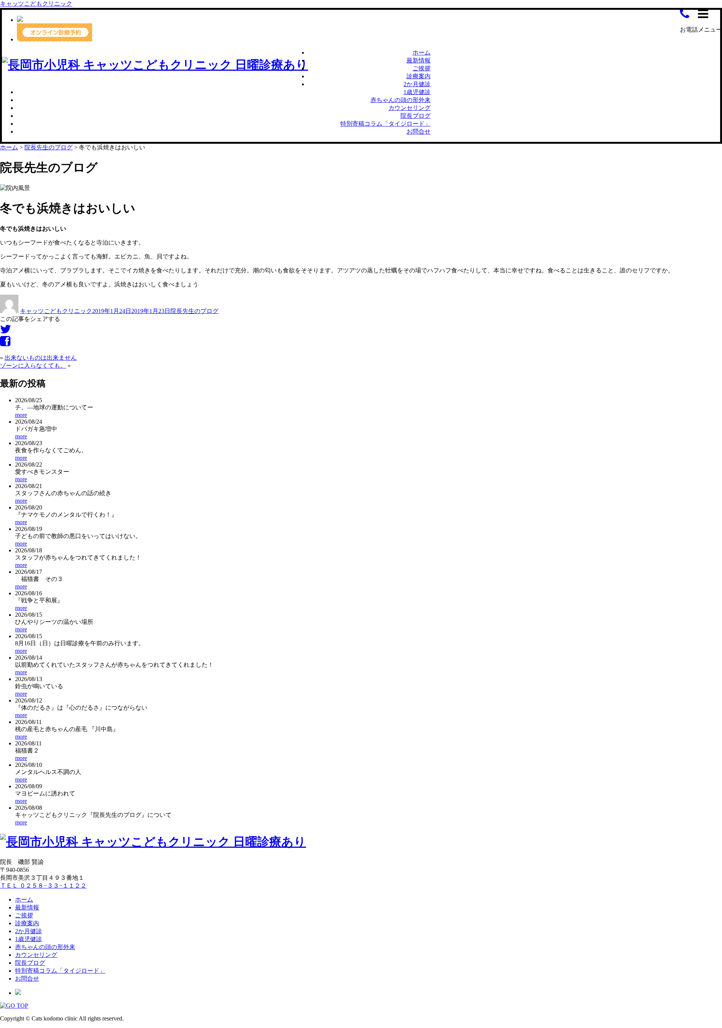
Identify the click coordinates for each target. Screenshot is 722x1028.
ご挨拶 (422, 68)
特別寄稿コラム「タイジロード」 (385, 123)
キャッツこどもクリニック (36, 3)
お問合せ (419, 131)
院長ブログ (415, 116)
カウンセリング (409, 108)
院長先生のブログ (194, 311)
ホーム (422, 52)
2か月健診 (417, 84)
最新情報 (419, 60)
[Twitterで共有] (5, 331)
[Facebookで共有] (5, 343)
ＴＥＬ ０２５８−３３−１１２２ (43, 885)
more (21, 415)
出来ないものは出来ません (41, 357)
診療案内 (419, 76)
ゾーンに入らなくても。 (33, 365)
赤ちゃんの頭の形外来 (400, 100)
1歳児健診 (417, 92)
